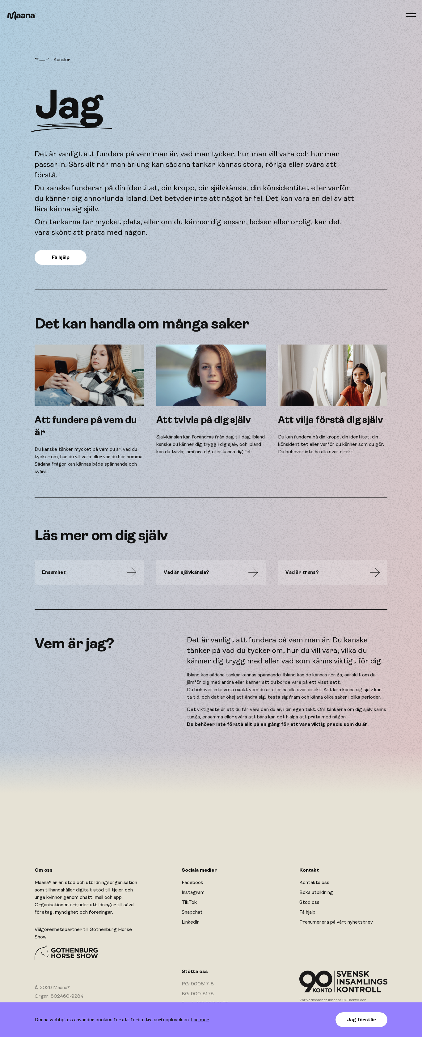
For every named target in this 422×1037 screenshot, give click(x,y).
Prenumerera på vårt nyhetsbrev (336, 922)
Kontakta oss (314, 882)
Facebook (192, 882)
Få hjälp (307, 912)
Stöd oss (309, 902)
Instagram (193, 892)
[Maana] (21, 15)
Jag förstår (361, 1019)
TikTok (189, 902)
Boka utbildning (316, 892)
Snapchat (192, 912)
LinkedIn (191, 922)
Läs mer (200, 1019)
